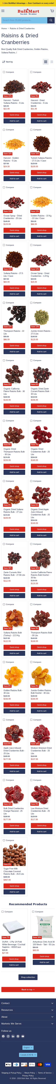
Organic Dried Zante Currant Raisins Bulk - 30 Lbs (40, 391)
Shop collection (28, 977)
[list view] (52, 62)
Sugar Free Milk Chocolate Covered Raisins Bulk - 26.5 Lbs (14, 871)
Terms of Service (45, 1073)
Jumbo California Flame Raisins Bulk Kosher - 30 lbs (41, 575)
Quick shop (14, 115)
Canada (26, 1055)
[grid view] (46, 62)
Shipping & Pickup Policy (11, 1073)
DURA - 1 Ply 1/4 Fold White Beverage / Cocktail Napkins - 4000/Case (13, 944)
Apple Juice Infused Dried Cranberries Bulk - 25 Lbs (14, 750)
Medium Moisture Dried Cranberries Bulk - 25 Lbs (41, 750)
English (27, 1048)
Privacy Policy (28, 1076)
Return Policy (29, 1073)
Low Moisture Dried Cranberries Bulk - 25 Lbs (40, 811)
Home (4, 28)
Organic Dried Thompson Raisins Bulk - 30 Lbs (14, 451)
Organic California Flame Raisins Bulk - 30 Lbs (14, 391)
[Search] (51, 20)
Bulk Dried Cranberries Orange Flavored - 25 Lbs (14, 811)
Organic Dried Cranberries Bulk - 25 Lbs (40, 451)
